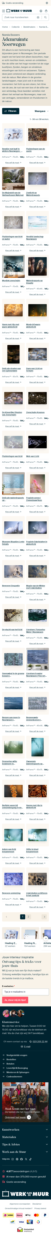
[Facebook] (21, 1159)
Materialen (9, 1137)
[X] (26, 1159)
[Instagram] (12, 1159)
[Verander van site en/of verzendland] (47, 3)
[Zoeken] (45, 17)
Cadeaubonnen (14, 1076)
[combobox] (18, 17)
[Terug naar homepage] (19, 10)
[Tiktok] (30, 1159)
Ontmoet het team (15, 1117)
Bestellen (11, 1059)
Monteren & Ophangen (18, 1072)
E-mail (27, 1046)
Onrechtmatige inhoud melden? (18, 1208)
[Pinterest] (17, 1159)
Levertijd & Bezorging (17, 1068)
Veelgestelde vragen (17, 1055)
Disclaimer (37, 1204)
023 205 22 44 (40, 1041)
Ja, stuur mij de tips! (15, 1000)
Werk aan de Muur (14, 1151)
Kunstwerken (10, 1129)
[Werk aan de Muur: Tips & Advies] (47, 1144)
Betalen (10, 1063)
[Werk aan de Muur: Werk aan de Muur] (47, 1152)
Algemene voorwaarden (20, 1204)
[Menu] (3, 11)
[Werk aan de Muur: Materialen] (47, 1137)
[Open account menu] (41, 11)
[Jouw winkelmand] (46, 11)
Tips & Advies (11, 1144)
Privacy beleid (40, 1208)
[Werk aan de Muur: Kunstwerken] (47, 1129)
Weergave (40, 111)
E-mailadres (8, 986)
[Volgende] (44, 916)
